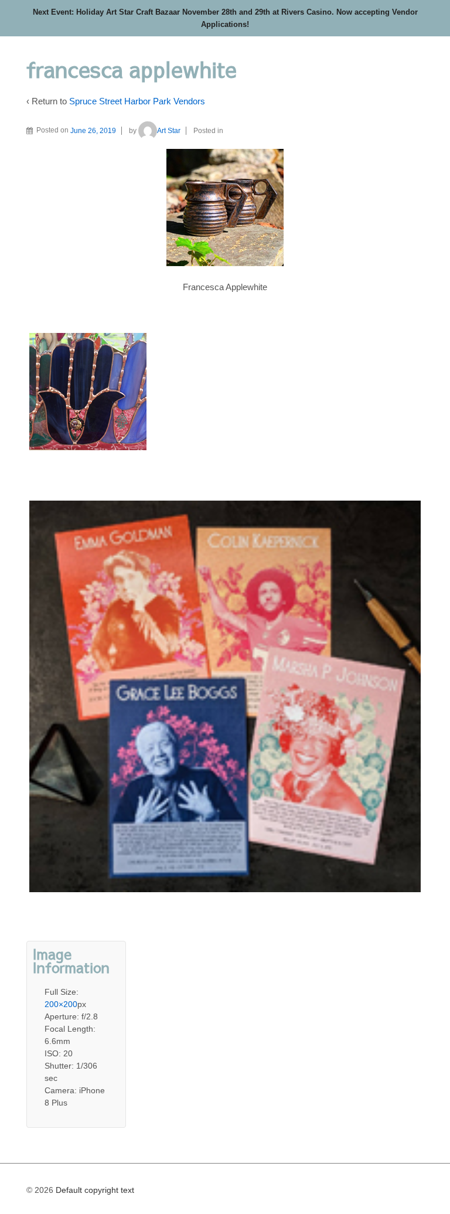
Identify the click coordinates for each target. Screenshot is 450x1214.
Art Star (168, 131)
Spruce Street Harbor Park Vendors (137, 101)
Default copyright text (93, 1190)
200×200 (61, 1004)
